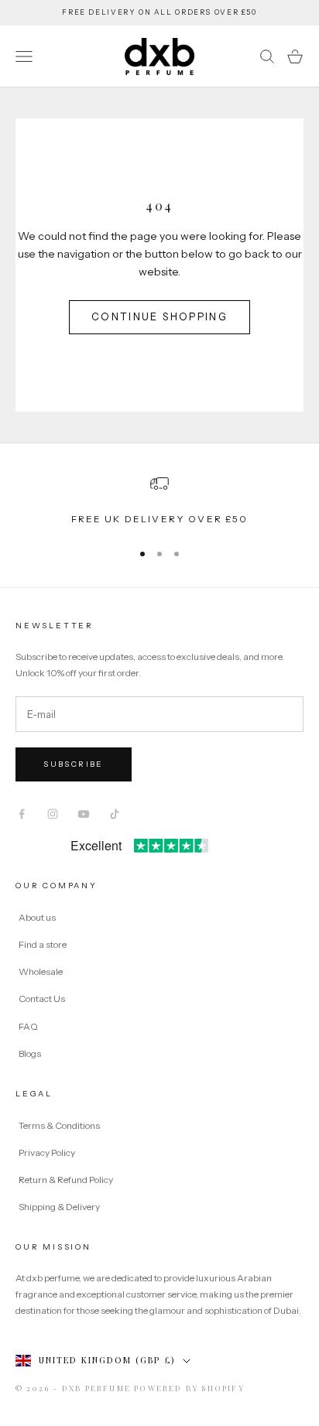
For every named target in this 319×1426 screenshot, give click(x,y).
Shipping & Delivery (59, 1206)
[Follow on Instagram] (52, 814)
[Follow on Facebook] (21, 814)
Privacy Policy (48, 1152)
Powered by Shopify (189, 1388)
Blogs (30, 1053)
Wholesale (41, 971)
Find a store (43, 944)
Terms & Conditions (60, 1125)
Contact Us (42, 998)
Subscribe (73, 764)
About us (37, 917)
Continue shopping (159, 316)
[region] (159, 500)
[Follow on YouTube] (83, 814)
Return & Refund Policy (67, 1179)
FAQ (28, 1026)
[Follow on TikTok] (114, 814)
